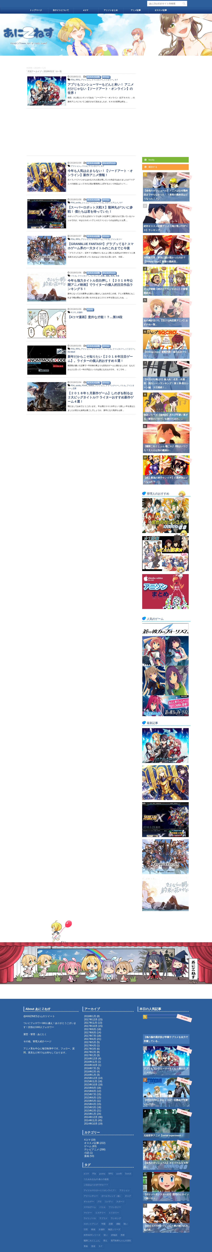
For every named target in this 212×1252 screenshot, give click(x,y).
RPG (78, 80)
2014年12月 (90, 1117)
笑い (106, 1235)
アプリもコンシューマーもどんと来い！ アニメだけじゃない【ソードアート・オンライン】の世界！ (101, 89)
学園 (103, 1224)
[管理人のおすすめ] (165, 531)
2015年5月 (90, 1101)
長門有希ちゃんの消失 (121, 1241)
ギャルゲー (89, 1202)
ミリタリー (108, 80)
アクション (85, 80)
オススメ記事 (161, 10)
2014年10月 (90, 1123)
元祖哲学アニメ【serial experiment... (163, 1135)
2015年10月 (90, 1084)
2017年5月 (90, 1042)
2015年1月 (90, 1114)
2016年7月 (90, 1068)
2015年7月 (90, 1094)
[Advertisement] (81, 131)
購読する (152, 167)
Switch (91, 385)
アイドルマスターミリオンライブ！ (100, 1191)
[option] (106, 35)
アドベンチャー (98, 349)
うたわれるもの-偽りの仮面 (96, 1179)
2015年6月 (90, 1097)
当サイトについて (61, 10)
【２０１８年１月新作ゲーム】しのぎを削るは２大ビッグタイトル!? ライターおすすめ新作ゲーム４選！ (101, 397)
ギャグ (128, 1196)
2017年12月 (90, 1019)
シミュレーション (89, 203)
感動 (107, 276)
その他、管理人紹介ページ (37, 1041)
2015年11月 (90, 1081)
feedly (151, 160)
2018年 (37, 68)
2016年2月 (90, 1071)
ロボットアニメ (111, 203)
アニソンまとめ (111, 10)
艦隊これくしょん (92, 1241)
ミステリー (100, 1213)
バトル (84, 166)
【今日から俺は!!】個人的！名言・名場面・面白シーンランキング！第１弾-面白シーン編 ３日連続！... (166, 383)
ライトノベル (90, 1218)
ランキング (94, 276)
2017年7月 (90, 1035)
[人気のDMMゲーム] (165, 714)
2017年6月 (90, 1039)
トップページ (36, 10)
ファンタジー (97, 80)
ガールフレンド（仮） (111, 1196)
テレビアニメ (109, 163)
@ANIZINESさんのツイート (39, 1016)
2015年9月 (90, 1088)
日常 (86, 1230)
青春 (117, 276)
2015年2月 (90, 1110)
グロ (99, 1202)
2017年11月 (90, 1022)
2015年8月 (90, 1091)
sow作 (119, 1174)
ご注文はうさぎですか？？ (96, 1185)
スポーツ (120, 1202)
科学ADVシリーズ (92, 1235)
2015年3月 (90, 1107)
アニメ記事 (136, 10)
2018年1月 (90, 1016)
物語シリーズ (114, 1230)
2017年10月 (90, 1026)
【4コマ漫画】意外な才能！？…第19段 (95, 317)
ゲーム (106, 77)
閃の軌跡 (71, 352)
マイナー (88, 1213)
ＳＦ (116, 80)
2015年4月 (90, 1104)
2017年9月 (90, 1029)
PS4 (72, 80)
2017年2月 (90, 1052)
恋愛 (102, 276)
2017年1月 (90, 1055)
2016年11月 (90, 1061)
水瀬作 (80, 312)
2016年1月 (90, 1074)
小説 (86, 1152)
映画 (112, 276)
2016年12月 (90, 1058)
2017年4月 (90, 1045)
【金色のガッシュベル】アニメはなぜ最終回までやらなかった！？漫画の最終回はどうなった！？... (166, 194)
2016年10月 (90, 1065)
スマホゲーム (97, 239)
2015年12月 (90, 1078)
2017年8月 (90, 1032)
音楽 (93, 1246)
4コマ (85, 10)
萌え (105, 1241)
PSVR (84, 385)
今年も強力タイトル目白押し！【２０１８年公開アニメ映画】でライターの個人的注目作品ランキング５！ (100, 285)
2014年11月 (90, 1120)
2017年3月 (90, 1048)
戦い (126, 1224)
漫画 (86, 1156)
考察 (123, 1235)
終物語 (114, 1235)
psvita (78, 203)
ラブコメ (103, 1218)
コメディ (109, 1202)
